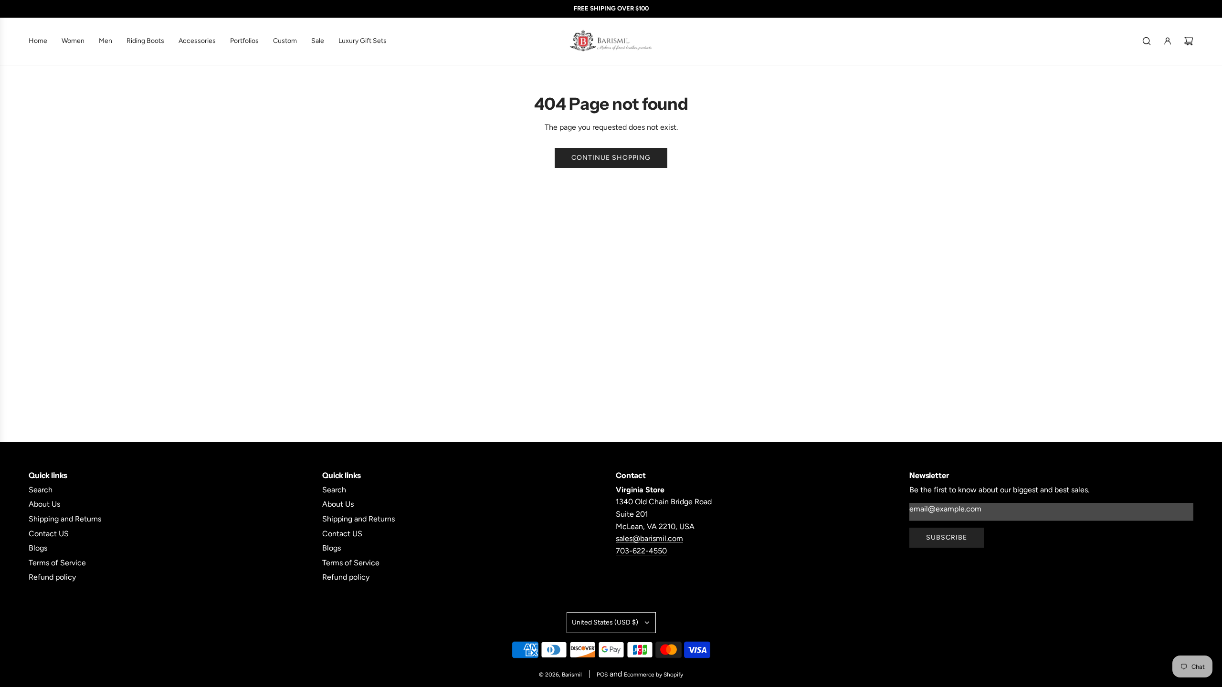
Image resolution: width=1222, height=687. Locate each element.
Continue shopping (611, 158)
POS (602, 674)
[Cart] (1188, 41)
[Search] (1146, 41)
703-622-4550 (641, 550)
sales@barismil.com (649, 538)
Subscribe (946, 537)
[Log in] (1167, 41)
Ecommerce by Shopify (653, 674)
